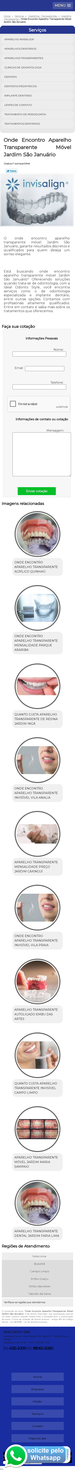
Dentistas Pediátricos (20, 86)
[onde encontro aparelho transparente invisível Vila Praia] (37, 906)
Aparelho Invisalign (19, 39)
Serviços (37, 30)
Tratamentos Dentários (22, 123)
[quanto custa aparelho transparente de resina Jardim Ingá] (37, 685)
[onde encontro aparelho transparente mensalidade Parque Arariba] (37, 606)
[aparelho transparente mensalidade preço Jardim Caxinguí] (37, 832)
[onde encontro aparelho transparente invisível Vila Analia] (37, 758)
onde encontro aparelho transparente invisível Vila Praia (36, 940)
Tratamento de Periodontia (25, 114)
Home (37, 1377)
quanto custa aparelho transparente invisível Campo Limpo (35, 1088)
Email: (20, 368)
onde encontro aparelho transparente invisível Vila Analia (36, 793)
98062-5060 (43, 1348)
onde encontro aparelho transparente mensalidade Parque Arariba (36, 643)
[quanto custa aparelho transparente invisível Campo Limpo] (37, 1054)
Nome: (59, 350)
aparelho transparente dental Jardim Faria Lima (36, 1233)
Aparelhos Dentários (20, 48)
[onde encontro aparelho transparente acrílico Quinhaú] (37, 533)
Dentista (10, 76)
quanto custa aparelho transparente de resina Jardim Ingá (36, 719)
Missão (37, 1401)
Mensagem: (55, 430)
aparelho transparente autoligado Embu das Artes (36, 1014)
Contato (37, 1426)
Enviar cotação (37, 491)
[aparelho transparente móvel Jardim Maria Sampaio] (37, 1127)
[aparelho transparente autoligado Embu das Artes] (37, 980)
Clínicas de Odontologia (23, 67)
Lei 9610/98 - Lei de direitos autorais (28, 1322)
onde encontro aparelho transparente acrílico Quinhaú (36, 566)
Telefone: (57, 382)
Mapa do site (37, 1438)
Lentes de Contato (18, 104)
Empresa (37, 1389)
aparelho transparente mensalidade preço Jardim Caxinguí (36, 866)
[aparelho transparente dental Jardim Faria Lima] (37, 1201)
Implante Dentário (18, 95)
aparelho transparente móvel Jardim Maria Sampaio (36, 1162)
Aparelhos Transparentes (23, 58)
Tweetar (11, 171)
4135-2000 (17, 1348)
